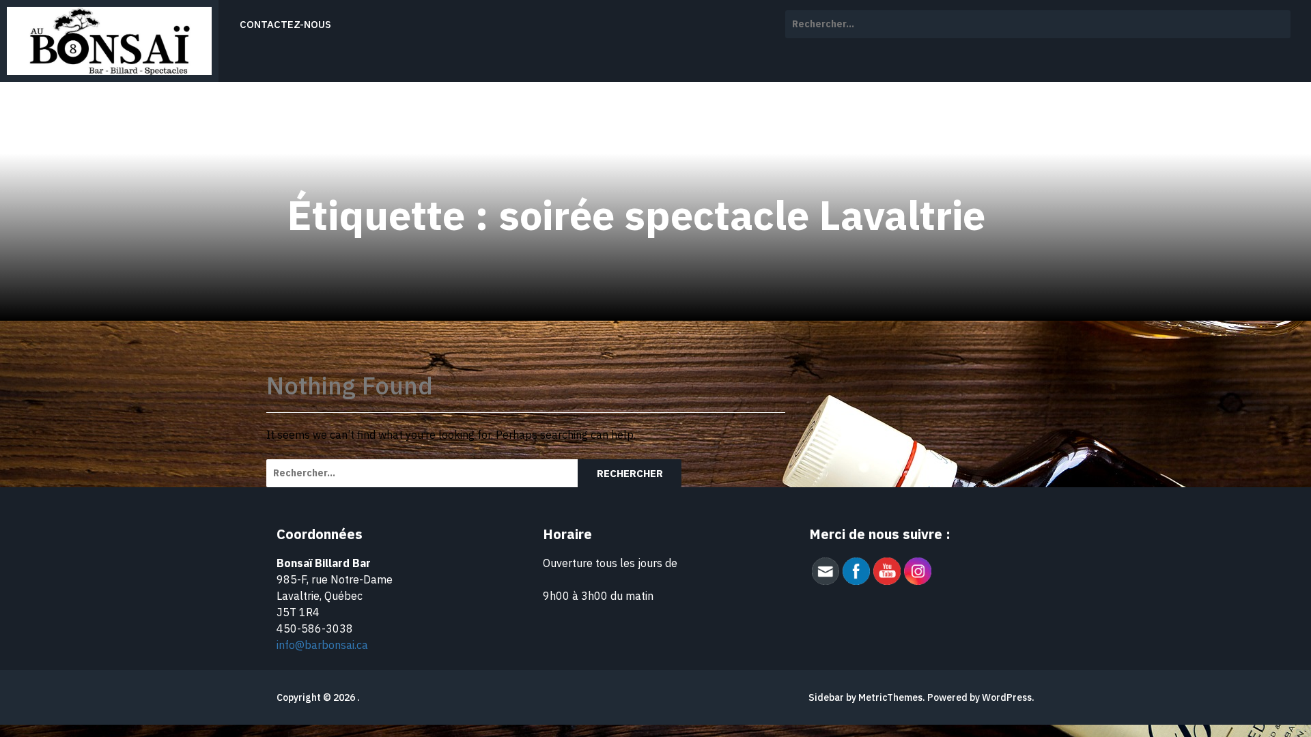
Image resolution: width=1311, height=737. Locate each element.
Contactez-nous (285, 24)
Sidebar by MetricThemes (865, 697)
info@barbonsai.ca (322, 645)
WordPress (1007, 697)
